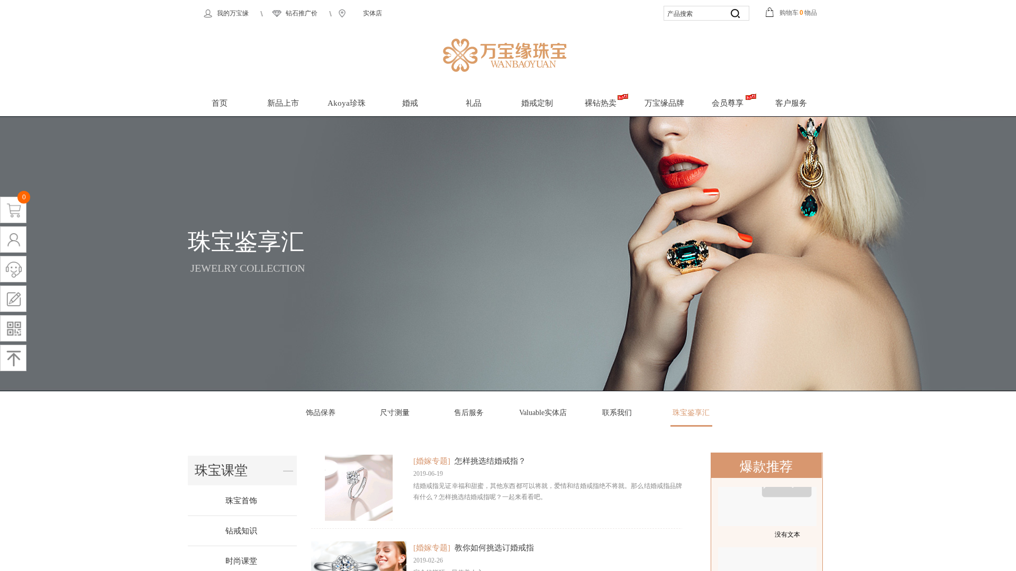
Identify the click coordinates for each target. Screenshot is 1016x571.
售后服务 (469, 413)
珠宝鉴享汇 (691, 413)
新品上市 (283, 103)
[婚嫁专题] (431, 461)
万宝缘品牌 (664, 103)
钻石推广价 (302, 13)
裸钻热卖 (600, 103)
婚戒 (410, 103)
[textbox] (693, 14)
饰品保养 (320, 413)
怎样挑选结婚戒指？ (490, 461)
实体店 (372, 13)
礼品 (474, 103)
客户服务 (791, 103)
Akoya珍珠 (347, 103)
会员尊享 (727, 103)
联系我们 (617, 413)
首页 (220, 103)
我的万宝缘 (233, 13)
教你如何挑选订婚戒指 (494, 548)
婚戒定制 (537, 103)
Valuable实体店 (543, 413)
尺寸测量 (395, 413)
